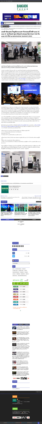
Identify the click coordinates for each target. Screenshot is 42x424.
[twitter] (8, 1)
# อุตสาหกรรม (6, 176)
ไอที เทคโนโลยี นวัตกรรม (22, 275)
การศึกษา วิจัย (15, 270)
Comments (27, 324)
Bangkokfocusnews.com (11, 422)
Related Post (4, 201)
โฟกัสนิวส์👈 (21, 324)
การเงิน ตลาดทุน (18, 268)
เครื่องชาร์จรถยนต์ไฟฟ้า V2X (23, 125)
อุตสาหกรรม (6, 28)
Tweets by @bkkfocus (16, 388)
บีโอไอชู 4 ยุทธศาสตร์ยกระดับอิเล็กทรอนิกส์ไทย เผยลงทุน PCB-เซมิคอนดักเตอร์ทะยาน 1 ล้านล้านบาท (21, 213)
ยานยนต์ (26, 272)
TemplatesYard (24, 422)
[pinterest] (10, 1)
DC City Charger (22, 78)
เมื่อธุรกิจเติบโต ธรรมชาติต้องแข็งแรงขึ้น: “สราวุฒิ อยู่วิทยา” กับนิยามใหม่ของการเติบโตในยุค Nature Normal (7, 214)
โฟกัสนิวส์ (21, 272)
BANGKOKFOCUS (21, 399)
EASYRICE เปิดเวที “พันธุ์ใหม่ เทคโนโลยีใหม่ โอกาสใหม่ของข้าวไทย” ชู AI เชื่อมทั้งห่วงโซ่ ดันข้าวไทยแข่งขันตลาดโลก (21, 26)
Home (2, 28)
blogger (7, 219)
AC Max (24, 80)
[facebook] (6, 1)
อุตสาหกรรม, (15, 38)
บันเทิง (26, 270)
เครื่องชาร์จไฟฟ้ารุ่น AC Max (12, 126)
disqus (21, 219)
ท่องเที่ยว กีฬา (21, 270)
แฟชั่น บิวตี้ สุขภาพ (16, 272)
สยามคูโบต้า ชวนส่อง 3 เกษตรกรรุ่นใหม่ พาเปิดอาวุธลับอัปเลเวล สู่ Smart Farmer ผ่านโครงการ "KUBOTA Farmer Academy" (34, 214)
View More (39, 201)
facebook (34, 219)
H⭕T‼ (15, 324)
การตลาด (23, 268)
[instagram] (11, 1)
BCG (13, 268)
